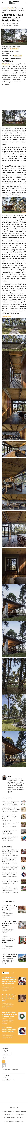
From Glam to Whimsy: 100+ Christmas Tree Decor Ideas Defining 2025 (9, 859)
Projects (11, 8)
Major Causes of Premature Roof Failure (10, 823)
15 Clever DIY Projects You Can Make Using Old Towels (10, 837)
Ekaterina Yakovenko (8, 958)
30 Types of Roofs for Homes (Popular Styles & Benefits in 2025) (11, 808)
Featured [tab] (5, 972)
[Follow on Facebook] (10, 1107)
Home (4, 8)
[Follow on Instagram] (14, 1107)
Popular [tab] (13, 972)
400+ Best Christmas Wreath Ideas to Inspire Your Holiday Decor (11, 866)
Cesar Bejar (18, 55)
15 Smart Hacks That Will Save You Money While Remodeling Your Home (11, 816)
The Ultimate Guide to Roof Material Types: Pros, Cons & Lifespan (11, 801)
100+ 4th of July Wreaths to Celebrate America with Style (9, 873)
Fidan (4, 23)
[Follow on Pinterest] (11, 792)
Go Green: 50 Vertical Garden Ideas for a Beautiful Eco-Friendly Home (11, 880)
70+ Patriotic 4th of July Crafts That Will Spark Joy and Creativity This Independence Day (10, 888)
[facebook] (9, 792)
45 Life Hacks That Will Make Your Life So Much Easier (10, 830)
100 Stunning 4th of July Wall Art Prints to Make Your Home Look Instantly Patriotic (10, 851)
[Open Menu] (2, 2)
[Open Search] (25, 2)
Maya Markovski (7, 985)
